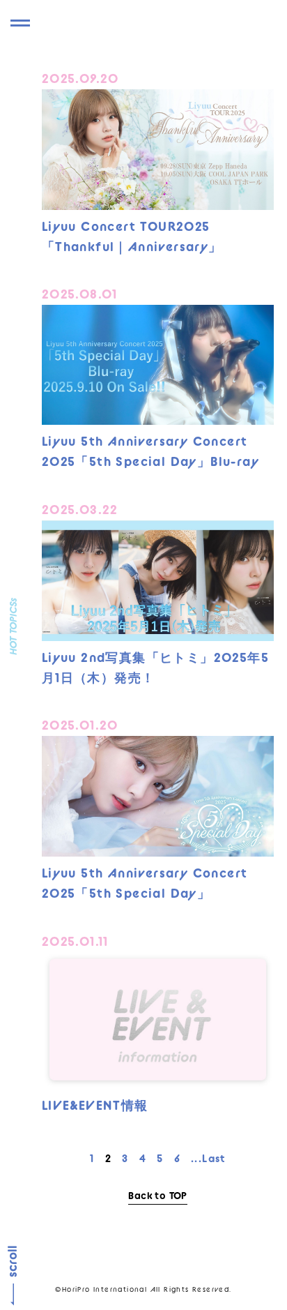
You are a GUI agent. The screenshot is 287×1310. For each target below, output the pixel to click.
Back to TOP (157, 1195)
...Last (208, 1158)
